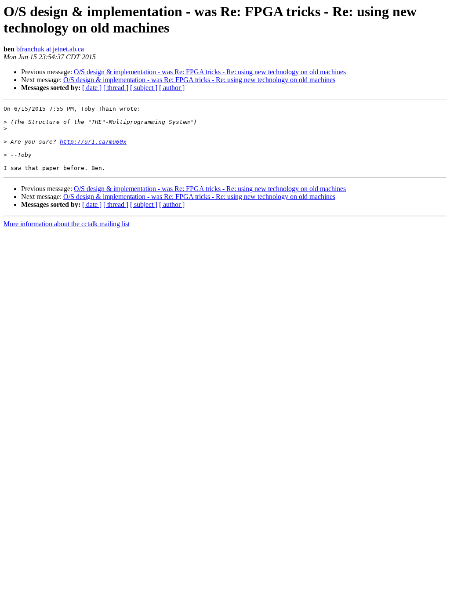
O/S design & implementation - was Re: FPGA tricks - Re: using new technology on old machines (210, 72)
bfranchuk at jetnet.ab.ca (50, 49)
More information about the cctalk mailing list (67, 224)
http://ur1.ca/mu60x (93, 141)
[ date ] (92, 87)
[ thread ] (115, 87)
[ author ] (172, 87)
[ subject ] (143, 87)
